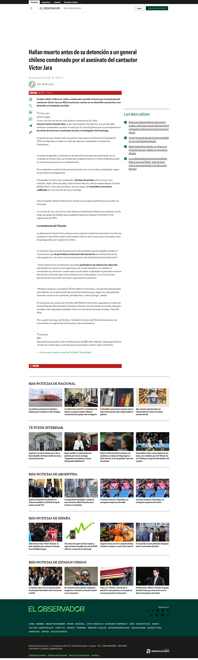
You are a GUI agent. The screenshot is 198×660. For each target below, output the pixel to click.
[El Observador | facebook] (153, 610)
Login (139, 8)
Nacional (80, 624)
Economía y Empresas (116, 624)
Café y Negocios (95, 624)
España (57, 2)
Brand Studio (143, 624)
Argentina (46, 2)
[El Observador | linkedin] (151, 615)
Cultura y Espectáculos (41, 628)
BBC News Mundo (72, 8)
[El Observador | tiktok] (167, 610)
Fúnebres (81, 628)
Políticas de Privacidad (57, 655)
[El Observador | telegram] (162, 615)
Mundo (155, 624)
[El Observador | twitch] (167, 615)
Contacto (95, 655)
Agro (132, 624)
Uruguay (34, 2)
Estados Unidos (71, 2)
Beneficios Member (55, 624)
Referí (70, 624)
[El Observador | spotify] (156, 615)
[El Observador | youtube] (163, 610)
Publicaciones (138, 628)
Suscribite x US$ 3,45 (157, 8)
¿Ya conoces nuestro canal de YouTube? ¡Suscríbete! (65, 352)
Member (40, 624)
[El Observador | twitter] (148, 610)
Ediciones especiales (118, 628)
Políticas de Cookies (37, 655)
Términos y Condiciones (79, 655)
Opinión (71, 628)
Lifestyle (60, 628)
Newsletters (154, 628)
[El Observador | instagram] (158, 610)
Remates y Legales (97, 628)
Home (31, 624)
